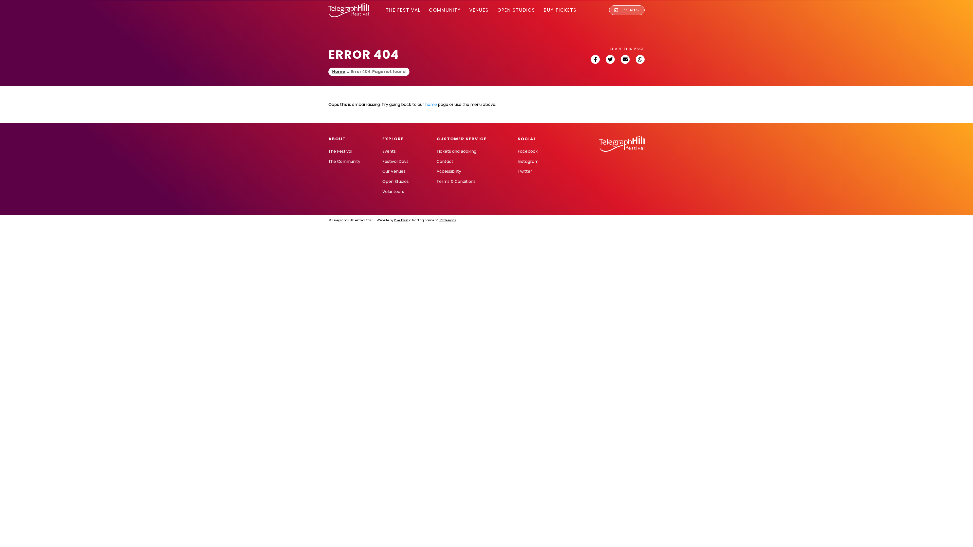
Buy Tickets (560, 10)
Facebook (528, 151)
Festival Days (395, 161)
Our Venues (393, 171)
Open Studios (516, 10)
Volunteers (393, 191)
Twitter (525, 171)
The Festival (403, 10)
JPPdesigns (447, 220)
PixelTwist (401, 220)
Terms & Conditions (456, 181)
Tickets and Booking (456, 151)
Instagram (528, 161)
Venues (479, 10)
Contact (445, 161)
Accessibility (449, 171)
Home (338, 71)
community (445, 10)
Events (629, 10)
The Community (344, 161)
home (431, 104)
